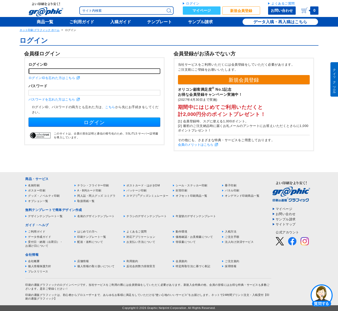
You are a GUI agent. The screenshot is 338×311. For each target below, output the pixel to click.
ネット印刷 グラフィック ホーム (40, 30)
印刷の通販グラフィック (41, 295)
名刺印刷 (34, 185)
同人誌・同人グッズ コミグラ (96, 195)
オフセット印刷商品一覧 (191, 195)
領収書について (186, 242)
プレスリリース (38, 271)
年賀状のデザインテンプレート (196, 216)
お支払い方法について (140, 242)
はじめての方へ (87, 231)
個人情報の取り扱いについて (96, 266)
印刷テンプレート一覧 (91, 236)
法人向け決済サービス (239, 242)
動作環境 (181, 231)
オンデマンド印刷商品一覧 (242, 195)
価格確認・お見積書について (194, 236)
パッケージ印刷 (136, 190)
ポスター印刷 (36, 190)
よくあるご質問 (283, 3)
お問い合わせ (282, 10)
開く (321, 295)
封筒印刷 (181, 190)
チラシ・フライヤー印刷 (93, 185)
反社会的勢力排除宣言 (140, 266)
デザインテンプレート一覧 (45, 216)
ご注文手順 (232, 236)
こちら (110, 107)
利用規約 (132, 261)
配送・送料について (90, 242)
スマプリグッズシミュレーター (147, 195)
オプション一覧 (38, 201)
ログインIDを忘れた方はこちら (52, 78)
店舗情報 (83, 261)
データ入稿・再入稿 (272, 22)
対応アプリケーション (140, 236)
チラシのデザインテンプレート (146, 216)
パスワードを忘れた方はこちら (52, 99)
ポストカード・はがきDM (143, 185)
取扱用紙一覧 (86, 201)
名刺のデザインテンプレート (96, 216)
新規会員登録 (241, 11)
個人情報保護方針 (39, 266)
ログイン (192, 3)
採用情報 (230, 266)
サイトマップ (286, 224)
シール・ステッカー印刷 (191, 185)
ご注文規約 (232, 261)
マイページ (201, 10)
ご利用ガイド (36, 231)
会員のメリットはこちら (195, 144)
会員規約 (181, 261)
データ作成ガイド (39, 236)
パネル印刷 (232, 190)
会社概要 (34, 261)
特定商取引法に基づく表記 (193, 266)
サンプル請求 (286, 219)
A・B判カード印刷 (89, 190)
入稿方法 (230, 231)
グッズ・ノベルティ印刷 (44, 195)
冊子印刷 (230, 185)
